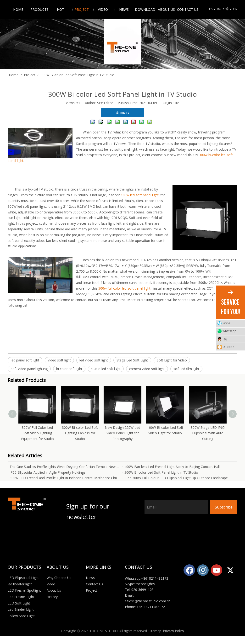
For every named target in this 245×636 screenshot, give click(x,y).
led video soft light (93, 360)
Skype (226, 323)
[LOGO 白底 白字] (27, 517)
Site (176, 103)
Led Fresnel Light (21, 596)
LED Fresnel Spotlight (24, 590)
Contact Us (94, 584)
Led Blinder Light (21, 609)
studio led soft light (106, 368)
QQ (225, 339)
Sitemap (155, 631)
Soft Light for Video (172, 360)
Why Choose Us (59, 577)
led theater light (20, 584)
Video (51, 584)
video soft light (59, 360)
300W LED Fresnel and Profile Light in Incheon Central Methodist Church (65, 478)
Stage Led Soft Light (132, 360)
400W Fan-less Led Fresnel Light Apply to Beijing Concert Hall (172, 466)
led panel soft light (25, 360)
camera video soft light (147, 368)
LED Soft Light (19, 603)
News (90, 577)
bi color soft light (69, 368)
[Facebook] (189, 570)
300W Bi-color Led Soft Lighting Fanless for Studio (80, 433)
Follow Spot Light (21, 616)
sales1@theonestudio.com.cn (147, 601)
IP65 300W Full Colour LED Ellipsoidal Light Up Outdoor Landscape (176, 478)
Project (91, 590)
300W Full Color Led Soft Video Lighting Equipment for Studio (37, 433)
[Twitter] (230, 570)
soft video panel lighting (29, 368)
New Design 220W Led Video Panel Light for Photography (122, 433)
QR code (228, 347)
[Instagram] (203, 570)
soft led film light (186, 368)
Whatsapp (229, 331)
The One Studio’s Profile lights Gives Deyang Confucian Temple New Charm (65, 466)
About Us (54, 590)
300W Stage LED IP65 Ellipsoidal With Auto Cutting (208, 433)
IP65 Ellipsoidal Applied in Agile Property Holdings (47, 472)
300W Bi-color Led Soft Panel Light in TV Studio (161, 472)
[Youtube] (216, 570)
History (52, 596)
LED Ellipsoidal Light (23, 577)
